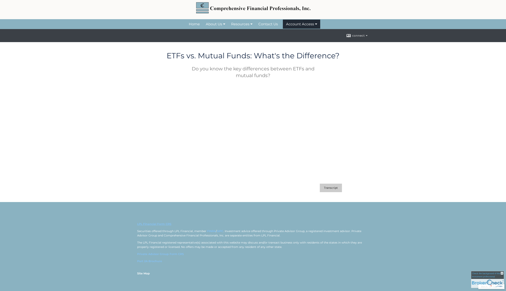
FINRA (211, 231)
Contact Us (268, 24)
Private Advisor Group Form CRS (160, 254)
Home (194, 24)
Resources (240, 24)
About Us (214, 24)
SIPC (220, 231)
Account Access (300, 24)
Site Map (143, 273)
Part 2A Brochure (149, 261)
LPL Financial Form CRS (154, 224)
